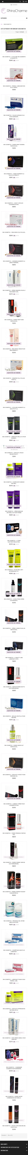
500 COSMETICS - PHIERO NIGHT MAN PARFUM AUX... (14, 320)
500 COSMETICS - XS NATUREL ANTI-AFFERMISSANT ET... (14, 570)
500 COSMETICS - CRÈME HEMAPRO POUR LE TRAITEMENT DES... (14, 291)
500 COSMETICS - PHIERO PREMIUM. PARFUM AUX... (14, 833)
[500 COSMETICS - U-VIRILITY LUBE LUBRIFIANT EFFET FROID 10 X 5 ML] (14, 646)
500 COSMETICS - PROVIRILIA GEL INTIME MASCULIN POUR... (14, 921)
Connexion (14, 4)
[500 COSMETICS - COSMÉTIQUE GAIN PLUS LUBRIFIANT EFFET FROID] (14, 938)
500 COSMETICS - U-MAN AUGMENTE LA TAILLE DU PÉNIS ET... (14, 174)
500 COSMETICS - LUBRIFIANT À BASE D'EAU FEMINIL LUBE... (14, 980)
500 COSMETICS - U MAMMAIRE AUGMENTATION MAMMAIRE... (14, 1068)
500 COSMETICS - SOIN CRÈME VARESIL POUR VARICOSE (14, 1038)
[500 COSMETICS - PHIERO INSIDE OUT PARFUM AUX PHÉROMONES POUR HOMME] (14, 734)
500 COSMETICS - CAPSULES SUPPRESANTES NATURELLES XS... (14, 1009)
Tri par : (17, 32)
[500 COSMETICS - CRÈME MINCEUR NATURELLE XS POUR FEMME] (14, 499)
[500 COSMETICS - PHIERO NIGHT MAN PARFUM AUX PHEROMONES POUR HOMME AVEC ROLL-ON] (14, 308)
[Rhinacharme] (14, 10)
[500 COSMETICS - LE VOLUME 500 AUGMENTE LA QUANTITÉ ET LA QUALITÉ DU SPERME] (14, 45)
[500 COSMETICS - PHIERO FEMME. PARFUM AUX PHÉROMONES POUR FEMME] (14, 851)
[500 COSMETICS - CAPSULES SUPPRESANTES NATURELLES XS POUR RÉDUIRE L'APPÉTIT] (14, 997)
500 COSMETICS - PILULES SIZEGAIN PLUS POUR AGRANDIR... (14, 116)
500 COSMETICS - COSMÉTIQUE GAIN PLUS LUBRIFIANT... (14, 950)
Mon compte (4, 1144)
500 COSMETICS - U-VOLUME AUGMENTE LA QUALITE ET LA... (14, 408)
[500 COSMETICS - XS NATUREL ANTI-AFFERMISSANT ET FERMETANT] (14, 558)
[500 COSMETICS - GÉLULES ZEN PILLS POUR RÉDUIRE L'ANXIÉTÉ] (14, 704)
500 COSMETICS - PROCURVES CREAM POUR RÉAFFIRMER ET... (14, 349)
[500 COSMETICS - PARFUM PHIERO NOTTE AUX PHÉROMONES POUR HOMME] (14, 675)
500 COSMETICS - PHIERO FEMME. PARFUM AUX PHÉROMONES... (14, 863)
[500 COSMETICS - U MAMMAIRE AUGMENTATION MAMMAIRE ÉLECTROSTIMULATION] (14, 1055)
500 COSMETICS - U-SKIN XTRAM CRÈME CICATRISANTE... (14, 599)
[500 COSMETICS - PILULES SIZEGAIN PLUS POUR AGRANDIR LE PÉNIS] (14, 103)
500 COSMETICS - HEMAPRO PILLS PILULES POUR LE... (14, 378)
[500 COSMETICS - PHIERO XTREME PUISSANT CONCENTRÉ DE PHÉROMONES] (14, 880)
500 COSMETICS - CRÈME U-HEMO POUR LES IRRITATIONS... (14, 629)
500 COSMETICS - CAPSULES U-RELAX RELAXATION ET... (14, 453)
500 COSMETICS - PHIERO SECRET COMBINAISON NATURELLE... (14, 1097)
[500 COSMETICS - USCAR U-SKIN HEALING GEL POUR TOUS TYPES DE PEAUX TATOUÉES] (14, 1114)
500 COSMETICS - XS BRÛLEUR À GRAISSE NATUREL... (14, 482)
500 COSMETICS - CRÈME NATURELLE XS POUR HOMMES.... (14, 437)
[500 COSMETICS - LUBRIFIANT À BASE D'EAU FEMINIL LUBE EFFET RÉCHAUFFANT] (14, 968)
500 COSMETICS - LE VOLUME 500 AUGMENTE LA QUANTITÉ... (14, 57)
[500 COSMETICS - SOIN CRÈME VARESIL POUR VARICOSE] (14, 1026)
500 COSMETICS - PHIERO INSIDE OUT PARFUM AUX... (14, 746)
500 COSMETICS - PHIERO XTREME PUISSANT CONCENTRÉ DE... (14, 892)
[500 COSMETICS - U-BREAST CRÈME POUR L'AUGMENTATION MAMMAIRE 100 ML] (14, 792)
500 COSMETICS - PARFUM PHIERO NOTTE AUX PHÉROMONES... (14, 687)
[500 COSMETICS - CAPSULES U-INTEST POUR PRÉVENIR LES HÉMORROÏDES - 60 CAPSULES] (14, 763)
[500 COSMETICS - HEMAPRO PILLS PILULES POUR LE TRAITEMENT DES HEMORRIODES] (14, 366)
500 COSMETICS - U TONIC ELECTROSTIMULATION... (14, 541)
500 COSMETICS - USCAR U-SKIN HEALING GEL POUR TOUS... (14, 1126)
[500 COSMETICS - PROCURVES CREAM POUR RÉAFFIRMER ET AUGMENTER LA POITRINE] (14, 337)
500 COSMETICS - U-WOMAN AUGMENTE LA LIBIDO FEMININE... (14, 261)
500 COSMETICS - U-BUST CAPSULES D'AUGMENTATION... (14, 203)
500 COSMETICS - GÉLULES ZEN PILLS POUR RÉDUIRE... (14, 716)
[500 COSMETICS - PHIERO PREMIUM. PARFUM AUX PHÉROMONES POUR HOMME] (14, 821)
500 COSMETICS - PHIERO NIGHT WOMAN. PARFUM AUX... (14, 145)
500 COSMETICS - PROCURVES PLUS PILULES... (14, 232)
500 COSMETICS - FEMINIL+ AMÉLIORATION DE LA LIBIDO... (14, 86)
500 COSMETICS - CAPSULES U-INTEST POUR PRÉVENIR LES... (14, 775)
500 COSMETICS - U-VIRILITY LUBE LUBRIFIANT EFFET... (14, 658)
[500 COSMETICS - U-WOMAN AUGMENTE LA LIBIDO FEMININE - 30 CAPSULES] (14, 249)
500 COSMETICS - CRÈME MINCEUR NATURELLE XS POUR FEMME (14, 512)
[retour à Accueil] (1, 24)
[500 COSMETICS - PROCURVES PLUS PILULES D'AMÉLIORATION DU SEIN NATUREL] (14, 220)
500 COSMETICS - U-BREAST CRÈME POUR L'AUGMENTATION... (14, 804)
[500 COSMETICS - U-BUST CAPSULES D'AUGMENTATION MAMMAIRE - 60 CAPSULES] (14, 191)
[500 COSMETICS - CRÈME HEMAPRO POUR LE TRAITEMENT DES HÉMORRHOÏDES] (14, 279)
